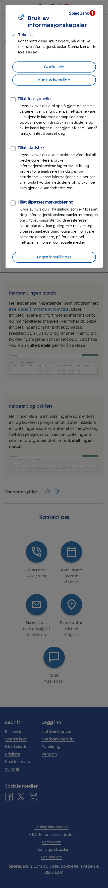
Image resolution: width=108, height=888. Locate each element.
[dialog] (54, 136)
